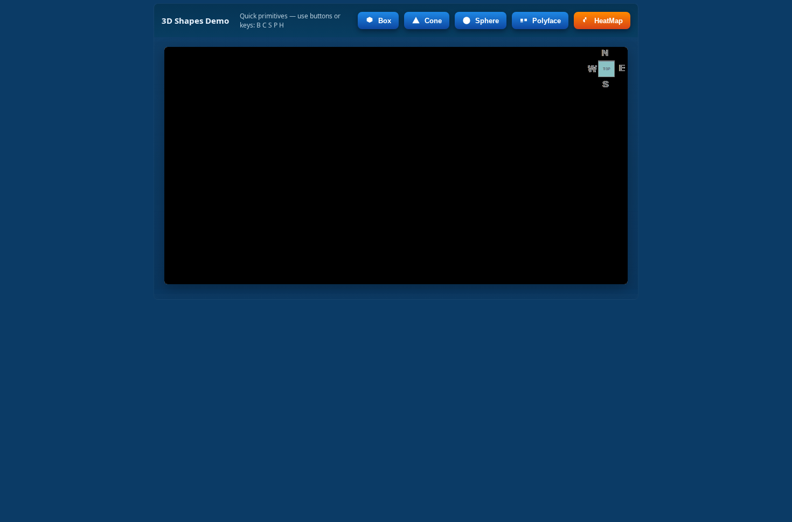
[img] (396, 165)
